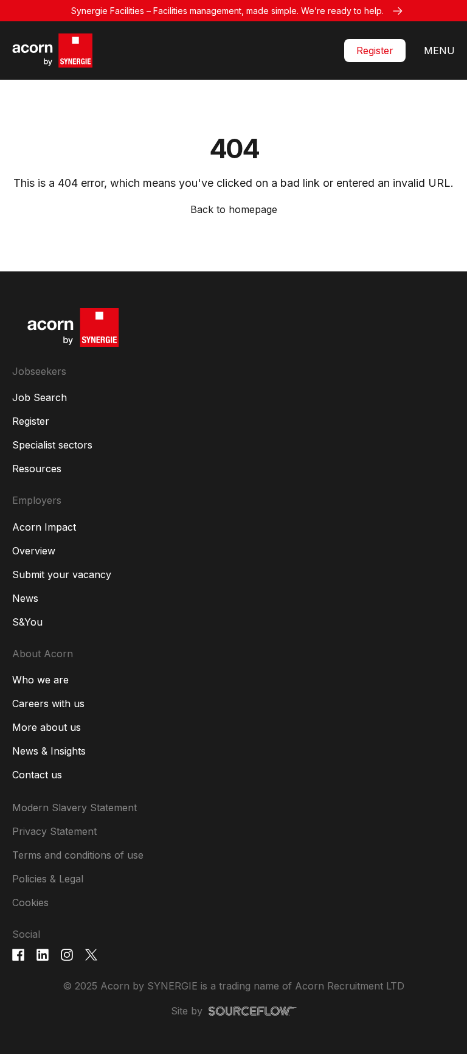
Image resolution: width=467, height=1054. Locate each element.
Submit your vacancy (61, 574)
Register (374, 50)
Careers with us (48, 703)
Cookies (30, 902)
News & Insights (49, 751)
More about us (46, 727)
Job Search (39, 397)
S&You (27, 622)
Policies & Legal (47, 879)
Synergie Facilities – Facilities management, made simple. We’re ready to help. (227, 10)
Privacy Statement (54, 831)
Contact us (37, 775)
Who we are (40, 680)
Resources (36, 468)
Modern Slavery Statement (74, 807)
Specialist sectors (52, 445)
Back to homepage (233, 209)
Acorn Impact (44, 527)
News (25, 598)
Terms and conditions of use (78, 855)
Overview (33, 551)
